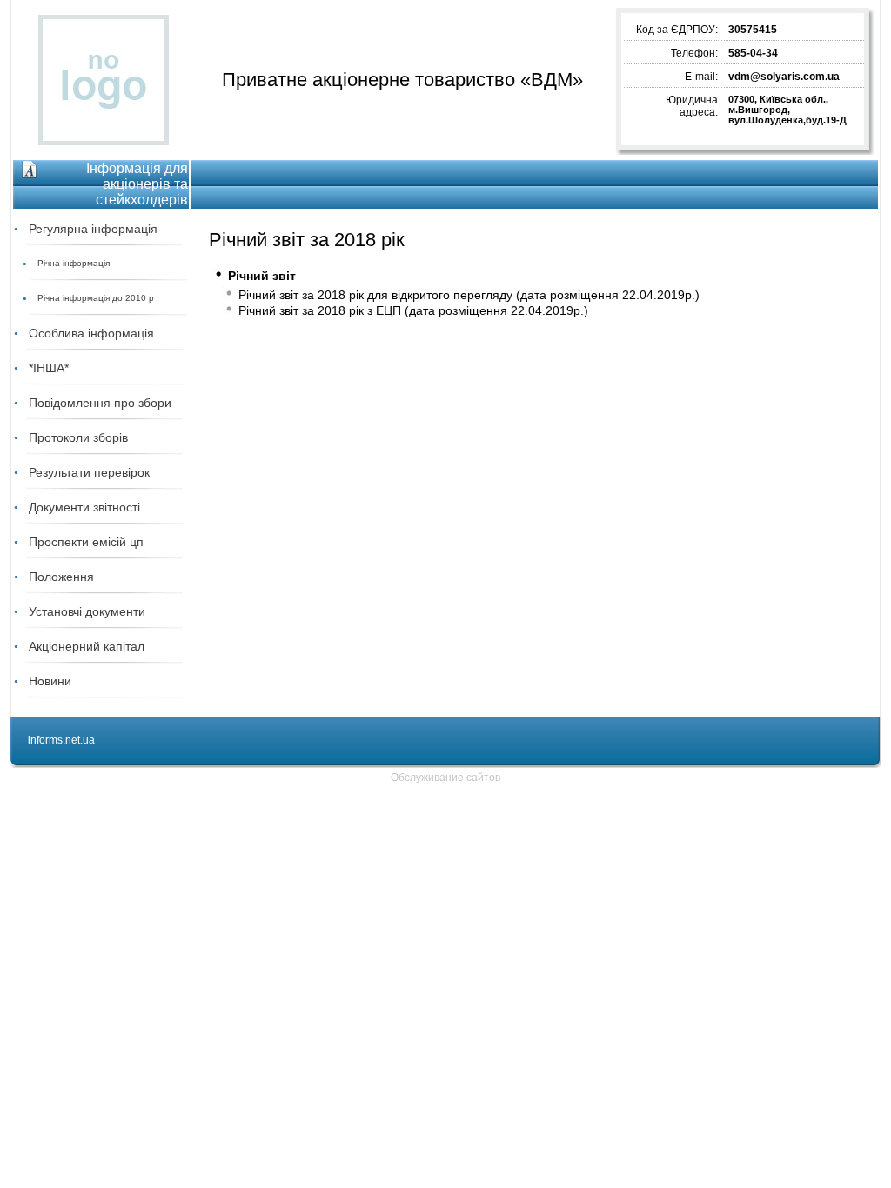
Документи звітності (84, 507)
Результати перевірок (89, 472)
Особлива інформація (91, 333)
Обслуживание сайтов (445, 777)
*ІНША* (49, 368)
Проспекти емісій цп (86, 542)
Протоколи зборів (78, 437)
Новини (50, 681)
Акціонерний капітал (86, 646)
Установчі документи (87, 611)
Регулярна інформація (93, 229)
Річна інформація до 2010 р (95, 298)
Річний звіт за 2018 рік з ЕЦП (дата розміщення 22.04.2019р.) (413, 310)
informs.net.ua (61, 740)
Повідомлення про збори (100, 403)
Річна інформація (73, 263)
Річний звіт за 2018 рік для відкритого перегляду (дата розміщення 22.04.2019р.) (469, 295)
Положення (61, 577)
